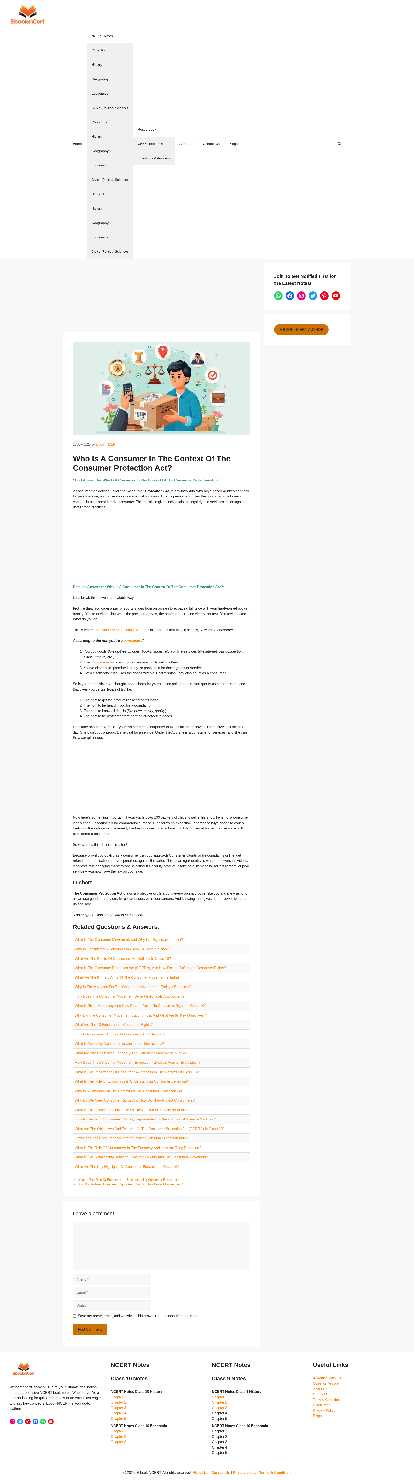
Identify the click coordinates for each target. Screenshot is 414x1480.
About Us (186, 144)
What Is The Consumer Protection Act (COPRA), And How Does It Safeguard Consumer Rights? (150, 968)
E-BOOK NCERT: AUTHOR (301, 329)
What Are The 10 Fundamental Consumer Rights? (114, 1025)
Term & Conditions (327, 1400)
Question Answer (326, 1383)
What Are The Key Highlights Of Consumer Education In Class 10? (127, 1167)
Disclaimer (321, 1405)
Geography (100, 79)
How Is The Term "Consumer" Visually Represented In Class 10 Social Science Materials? (145, 1119)
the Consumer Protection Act (117, 630)
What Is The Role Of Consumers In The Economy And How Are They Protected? (138, 1148)
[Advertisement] (161, 297)
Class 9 (97, 50)
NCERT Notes (102, 36)
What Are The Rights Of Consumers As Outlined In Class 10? (123, 958)
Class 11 (98, 194)
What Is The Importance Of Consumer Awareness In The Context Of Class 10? (137, 1072)
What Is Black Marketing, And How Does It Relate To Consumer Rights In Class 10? (140, 1006)
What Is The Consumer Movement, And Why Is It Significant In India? (129, 939)
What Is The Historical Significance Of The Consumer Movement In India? (132, 1110)
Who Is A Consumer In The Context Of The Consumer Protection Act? (129, 1091)
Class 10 (98, 122)
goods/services (103, 662)
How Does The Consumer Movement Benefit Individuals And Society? (129, 996)
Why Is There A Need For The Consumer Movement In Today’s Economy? (133, 987)
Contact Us (211, 144)
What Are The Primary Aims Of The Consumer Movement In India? (127, 977)
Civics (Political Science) (110, 108)
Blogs (233, 144)
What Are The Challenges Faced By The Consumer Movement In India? (131, 1053)
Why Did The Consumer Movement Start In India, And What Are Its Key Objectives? (140, 1015)
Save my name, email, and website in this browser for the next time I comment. (139, 1316)
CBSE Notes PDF (151, 144)
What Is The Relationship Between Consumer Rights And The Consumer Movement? (141, 1157)
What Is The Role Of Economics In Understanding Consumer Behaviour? (132, 1081)
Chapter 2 (118, 1402)
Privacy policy (244, 1472)
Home (77, 144)
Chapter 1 (118, 1397)
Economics (100, 93)
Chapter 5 (118, 1419)
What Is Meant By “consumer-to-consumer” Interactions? (119, 1043)
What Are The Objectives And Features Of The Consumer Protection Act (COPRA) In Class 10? (149, 1129)
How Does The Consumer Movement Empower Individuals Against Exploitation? (137, 1062)
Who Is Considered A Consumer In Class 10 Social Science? (122, 949)
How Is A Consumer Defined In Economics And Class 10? (120, 1034)
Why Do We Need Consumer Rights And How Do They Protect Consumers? (135, 1100)
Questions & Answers (154, 158)
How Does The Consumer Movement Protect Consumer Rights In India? (131, 1138)
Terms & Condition (275, 1472)
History (97, 65)
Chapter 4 (118, 1413)
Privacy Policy (324, 1410)
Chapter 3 (118, 1408)
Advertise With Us (327, 1378)
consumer (132, 641)
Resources (146, 129)
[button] (339, 144)
